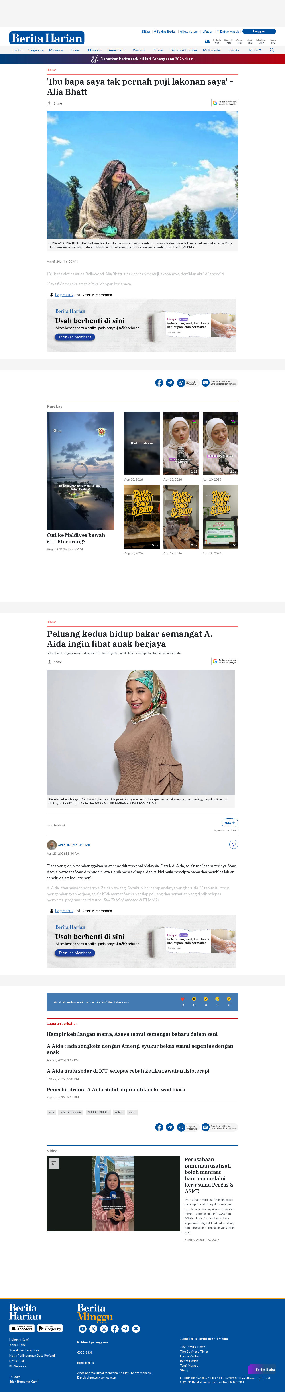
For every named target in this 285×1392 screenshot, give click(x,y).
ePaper (207, 31)
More (253, 50)
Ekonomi (95, 50)
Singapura (36, 50)
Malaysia (56, 50)
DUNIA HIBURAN (98, 1112)
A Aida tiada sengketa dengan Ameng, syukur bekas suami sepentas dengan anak (140, 1049)
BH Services (17, 1366)
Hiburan (51, 69)
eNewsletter (189, 31)
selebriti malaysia (71, 1112)
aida (51, 1112)
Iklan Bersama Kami (23, 1381)
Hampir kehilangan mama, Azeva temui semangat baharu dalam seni (132, 1034)
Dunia (75, 50)
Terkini (18, 50)
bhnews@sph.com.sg (101, 1377)
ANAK (118, 1112)
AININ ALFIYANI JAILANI (74, 845)
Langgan (259, 31)
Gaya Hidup (117, 50)
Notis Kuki (16, 1361)
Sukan (158, 50)
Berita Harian (189, 1361)
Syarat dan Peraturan (24, 1350)
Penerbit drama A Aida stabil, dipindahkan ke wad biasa (116, 1089)
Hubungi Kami (19, 1339)
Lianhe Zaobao (190, 1356)
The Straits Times (192, 1347)
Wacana (139, 50)
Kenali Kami (17, 1345)
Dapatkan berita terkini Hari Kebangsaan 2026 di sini (147, 58)
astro (132, 1112)
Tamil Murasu (189, 1365)
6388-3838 (85, 1352)
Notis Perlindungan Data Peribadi (32, 1355)
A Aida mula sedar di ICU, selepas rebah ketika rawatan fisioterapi (128, 1071)
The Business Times (194, 1351)
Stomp (184, 1370)
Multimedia (212, 50)
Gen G (234, 50)
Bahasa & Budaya (183, 50)
